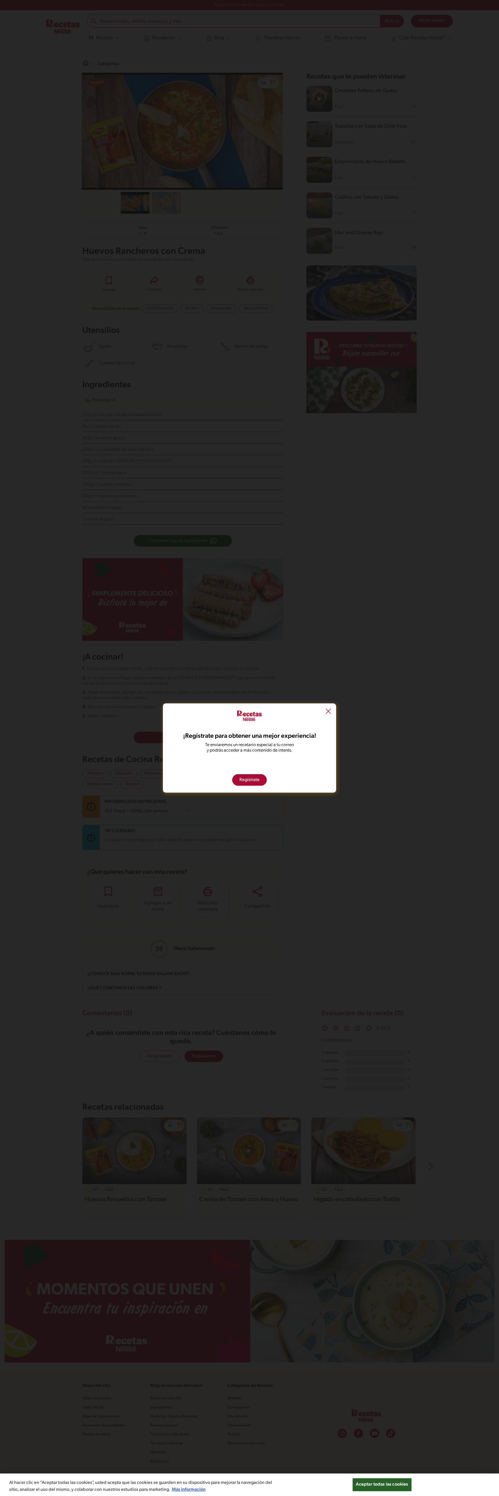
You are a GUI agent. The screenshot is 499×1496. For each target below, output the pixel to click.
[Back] (328, 712)
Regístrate (249, 780)
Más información (189, 1489)
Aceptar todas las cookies (382, 1484)
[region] (249, 1484)
